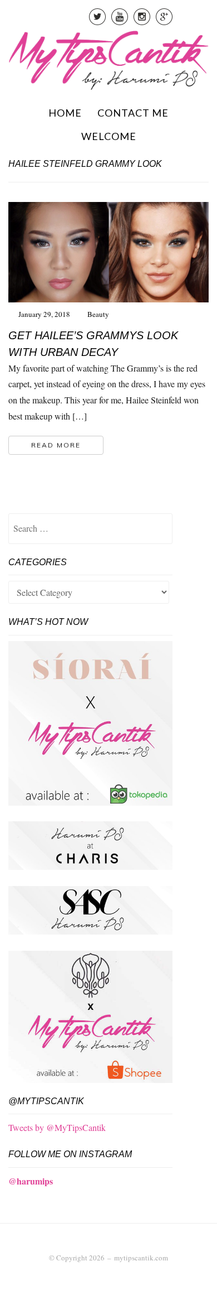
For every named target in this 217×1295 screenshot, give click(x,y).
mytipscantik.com (141, 1258)
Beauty (98, 314)
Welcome (108, 136)
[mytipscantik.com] (108, 58)
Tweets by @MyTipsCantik (57, 1127)
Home (65, 113)
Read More (56, 445)
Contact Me (133, 113)
